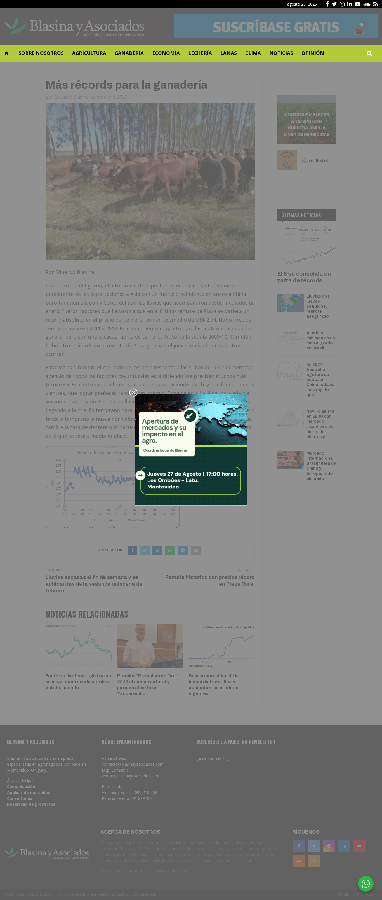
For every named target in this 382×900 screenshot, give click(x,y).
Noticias (281, 53)
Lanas (228, 53)
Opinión (312, 53)
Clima (253, 53)
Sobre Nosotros (41, 53)
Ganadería (129, 53)
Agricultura (89, 53)
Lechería (200, 53)
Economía (166, 53)
